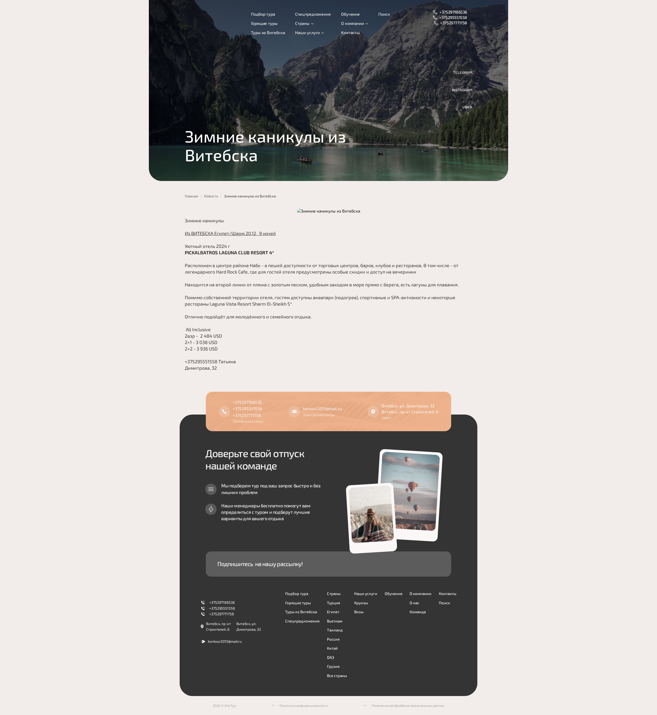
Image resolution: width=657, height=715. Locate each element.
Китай (332, 648)
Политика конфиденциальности (303, 705)
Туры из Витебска (268, 32)
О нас (414, 602)
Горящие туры (264, 23)
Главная (191, 196)
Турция (333, 602)
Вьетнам (334, 621)
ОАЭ (330, 657)
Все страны (337, 675)
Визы (359, 611)
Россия (333, 639)
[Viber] (467, 107)
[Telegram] (462, 72)
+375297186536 (453, 12)
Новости (211, 196)
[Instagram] (462, 90)
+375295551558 (453, 17)
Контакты (350, 32)
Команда (418, 611)
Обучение (350, 14)
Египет (333, 611)
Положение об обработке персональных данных (408, 705)
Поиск (384, 14)
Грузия (333, 666)
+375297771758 (453, 23)
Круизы (361, 602)
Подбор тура (263, 14)
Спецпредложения (313, 14)
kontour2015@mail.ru (322, 408)
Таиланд (335, 630)
